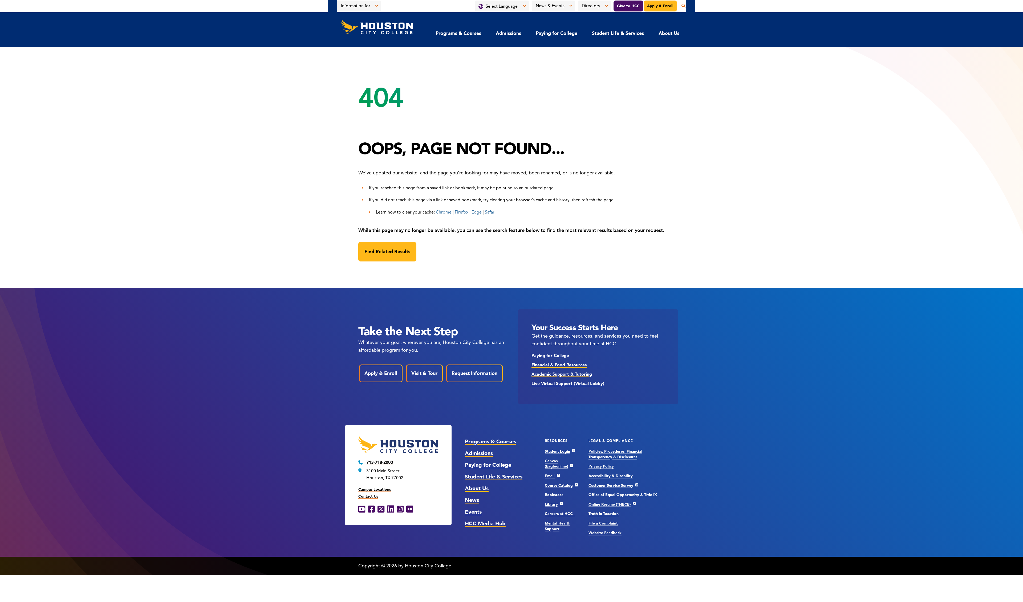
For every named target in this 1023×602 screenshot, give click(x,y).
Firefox (461, 212)
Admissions (508, 33)
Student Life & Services (618, 33)
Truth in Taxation (603, 513)
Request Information (474, 373)
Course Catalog (559, 485)
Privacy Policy (601, 466)
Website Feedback (605, 533)
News (472, 500)
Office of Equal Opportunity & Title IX (622, 495)
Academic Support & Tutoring (561, 374)
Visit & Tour (424, 373)
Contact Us (368, 496)
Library (551, 504)
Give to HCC (628, 6)
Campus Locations (374, 489)
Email (550, 476)
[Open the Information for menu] (376, 6)
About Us (669, 33)
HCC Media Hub (485, 523)
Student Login (557, 451)
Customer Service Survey (610, 485)
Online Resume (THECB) (609, 504)
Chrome (444, 212)
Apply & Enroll (660, 6)
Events (473, 512)
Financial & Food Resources (559, 365)
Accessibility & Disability (610, 476)
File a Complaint (603, 523)
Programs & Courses (458, 33)
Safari (490, 212)
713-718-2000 (379, 462)
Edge (477, 212)
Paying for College (556, 33)
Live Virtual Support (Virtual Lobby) (567, 383)
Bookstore (554, 495)
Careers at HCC (560, 513)
